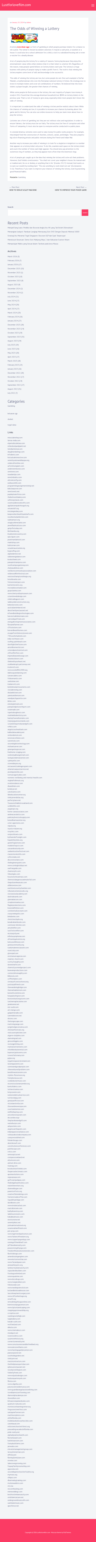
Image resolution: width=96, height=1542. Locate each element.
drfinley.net (12, 1455)
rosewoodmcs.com (15, 1336)
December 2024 (14, 288)
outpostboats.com (15, 834)
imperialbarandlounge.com (18, 656)
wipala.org (12, 826)
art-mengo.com (14, 1010)
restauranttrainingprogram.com (20, 766)
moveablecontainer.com (17, 588)
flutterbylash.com (15, 1438)
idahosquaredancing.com (17, 673)
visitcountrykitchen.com (17, 1032)
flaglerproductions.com (17, 905)
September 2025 (14, 280)
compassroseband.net (16, 1157)
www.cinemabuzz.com (16, 1330)
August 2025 (13, 284)
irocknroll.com (13, 667)
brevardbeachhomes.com (17, 630)
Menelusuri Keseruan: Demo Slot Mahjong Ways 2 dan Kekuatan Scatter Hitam (38, 239)
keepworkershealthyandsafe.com (20, 514)
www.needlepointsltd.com (18, 1287)
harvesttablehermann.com (18, 616)
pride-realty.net (14, 1432)
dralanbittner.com (15, 692)
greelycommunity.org (16, 945)
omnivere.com (13, 471)
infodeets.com (13, 454)
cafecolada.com (14, 857)
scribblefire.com (14, 806)
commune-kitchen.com (16, 925)
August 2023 (13, 341)
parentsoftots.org (15, 1191)
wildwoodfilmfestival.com (18, 573)
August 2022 (13, 389)
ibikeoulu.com (13, 976)
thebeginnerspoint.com (17, 862)
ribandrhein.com (14, 786)
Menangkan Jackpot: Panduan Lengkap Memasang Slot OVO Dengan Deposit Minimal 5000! (43, 231)
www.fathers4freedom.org (18, 1236)
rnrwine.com (12, 1460)
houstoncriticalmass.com (17, 877)
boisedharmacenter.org (16, 820)
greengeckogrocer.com (16, 749)
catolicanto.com (14, 792)
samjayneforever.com (16, 1412)
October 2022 (13, 381)
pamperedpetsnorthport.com (19, 707)
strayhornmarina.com (16, 902)
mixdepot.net (13, 1333)
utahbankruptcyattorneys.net (19, 664)
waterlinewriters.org (16, 1185)
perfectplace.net (14, 800)
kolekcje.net (12, 789)
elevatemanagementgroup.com (20, 1449)
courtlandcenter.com (16, 1109)
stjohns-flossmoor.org (16, 1075)
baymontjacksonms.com (17, 1052)
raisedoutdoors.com (15, 658)
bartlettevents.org (15, 585)
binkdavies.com (13, 916)
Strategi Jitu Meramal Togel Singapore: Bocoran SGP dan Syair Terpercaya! (36, 235)
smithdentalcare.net (16, 1497)
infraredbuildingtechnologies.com (21, 613)
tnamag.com (12, 1166)
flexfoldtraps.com (15, 1253)
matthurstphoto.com (16, 1415)
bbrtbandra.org (13, 531)
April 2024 (12, 308)
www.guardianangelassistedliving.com (22, 1389)
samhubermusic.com (15, 1503)
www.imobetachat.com (17, 1205)
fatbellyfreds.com (15, 1372)
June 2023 (12, 349)
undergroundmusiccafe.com (18, 1500)
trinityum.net (13, 1358)
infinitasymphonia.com (16, 936)
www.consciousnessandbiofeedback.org (23, 1344)
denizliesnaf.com (14, 1143)
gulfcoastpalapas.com (16, 1180)
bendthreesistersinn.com (17, 1072)
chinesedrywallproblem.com (19, 1069)
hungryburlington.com (16, 996)
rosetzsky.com (13, 950)
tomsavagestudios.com (17, 775)
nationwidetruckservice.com (18, 1095)
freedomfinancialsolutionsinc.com (21, 1251)
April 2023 (12, 357)
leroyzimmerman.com (16, 1452)
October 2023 (13, 333)
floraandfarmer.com (15, 624)
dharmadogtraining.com (17, 1480)
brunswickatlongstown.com (18, 998)
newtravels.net (14, 491)
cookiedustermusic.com (17, 1081)
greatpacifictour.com (16, 1100)
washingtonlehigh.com (16, 1316)
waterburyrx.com (14, 1123)
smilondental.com (15, 735)
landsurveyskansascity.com (18, 1268)
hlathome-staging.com (17, 752)
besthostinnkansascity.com (18, 1494)
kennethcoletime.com (16, 993)
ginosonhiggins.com (15, 1041)
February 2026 (13, 260)
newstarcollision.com (16, 738)
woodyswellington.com (17, 1370)
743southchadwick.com (17, 636)
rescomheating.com (15, 1489)
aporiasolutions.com (16, 1174)
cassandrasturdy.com (16, 848)
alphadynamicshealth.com (18, 1435)
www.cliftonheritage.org (17, 1296)
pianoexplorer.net (14, 1353)
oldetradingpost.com (16, 599)
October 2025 (13, 276)
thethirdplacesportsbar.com (18, 1364)
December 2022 (14, 373)
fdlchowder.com (14, 1285)
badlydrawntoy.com (15, 1211)
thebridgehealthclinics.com (18, 1183)
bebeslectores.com (15, 605)
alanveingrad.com (14, 1038)
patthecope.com (14, 1149)
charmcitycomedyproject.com (19, 967)
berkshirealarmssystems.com (19, 687)
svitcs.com (12, 1151)
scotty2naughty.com (16, 962)
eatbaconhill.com (14, 483)
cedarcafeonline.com (16, 463)
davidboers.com (14, 1202)
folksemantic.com (15, 678)
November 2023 (14, 329)
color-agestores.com (16, 823)
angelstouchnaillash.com (17, 729)
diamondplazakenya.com (17, 1395)
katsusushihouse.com (16, 942)
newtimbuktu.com (15, 477)
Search (10, 207)
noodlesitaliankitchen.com (18, 517)
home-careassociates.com (18, 811)
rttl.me (10, 1486)
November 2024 (14, 292)
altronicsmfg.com (15, 480)
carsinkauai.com (14, 1423)
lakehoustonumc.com (16, 1214)
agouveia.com (13, 1469)
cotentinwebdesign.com (17, 596)
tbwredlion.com (14, 1398)
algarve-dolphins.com (16, 1035)
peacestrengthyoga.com (17, 1248)
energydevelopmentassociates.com (21, 622)
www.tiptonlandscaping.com (19, 1307)
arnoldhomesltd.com (16, 647)
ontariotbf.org (13, 508)
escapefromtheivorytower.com (20, 633)
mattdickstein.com (15, 1208)
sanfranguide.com (14, 868)
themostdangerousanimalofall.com (22, 879)
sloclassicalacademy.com (17, 894)
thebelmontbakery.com (17, 497)
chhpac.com (12, 1477)
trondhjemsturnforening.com (19, 1392)
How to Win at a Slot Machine (23, 188)
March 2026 (12, 256)
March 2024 (12, 312)
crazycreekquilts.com (16, 913)
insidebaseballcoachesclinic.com (20, 1421)
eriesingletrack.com (15, 704)
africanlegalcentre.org (16, 939)
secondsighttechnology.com (19, 743)
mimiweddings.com (15, 1491)
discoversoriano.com (16, 860)
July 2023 (11, 345)
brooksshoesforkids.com (17, 1168)
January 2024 (13, 320)
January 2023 (13, 369)
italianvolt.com (14, 684)
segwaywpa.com (14, 1177)
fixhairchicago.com (15, 1140)
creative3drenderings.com (18, 1194)
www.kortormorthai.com (17, 1259)
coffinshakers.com (15, 979)
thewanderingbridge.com (17, 987)
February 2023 (13, 365)
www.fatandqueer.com (16, 1262)
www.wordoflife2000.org (17, 670)
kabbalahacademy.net (16, 732)
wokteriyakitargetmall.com (18, 755)
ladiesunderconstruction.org (18, 602)
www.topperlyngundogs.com (19, 1239)
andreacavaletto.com (16, 814)
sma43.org (12, 1299)
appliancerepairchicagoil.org (18, 505)
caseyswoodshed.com (16, 1137)
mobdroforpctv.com (15, 845)
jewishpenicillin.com (15, 772)
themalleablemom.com (17, 990)
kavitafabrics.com (14, 1086)
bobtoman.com (14, 545)
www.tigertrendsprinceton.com (20, 1234)
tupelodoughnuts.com (16, 712)
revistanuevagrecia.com (17, 956)
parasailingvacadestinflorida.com (20, 1429)
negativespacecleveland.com (19, 1061)
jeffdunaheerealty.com (17, 1245)
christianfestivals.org (16, 1030)
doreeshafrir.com (14, 964)
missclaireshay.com (15, 437)
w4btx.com (12, 726)
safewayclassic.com (15, 500)
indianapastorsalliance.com (18, 1132)
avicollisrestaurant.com (17, 1115)
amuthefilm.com (14, 928)
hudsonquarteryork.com (17, 1378)
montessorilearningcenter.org (19, 1406)
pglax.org (11, 1058)
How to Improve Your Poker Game (71, 188)
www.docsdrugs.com (16, 1279)
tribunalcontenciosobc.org (18, 891)
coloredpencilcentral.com (18, 650)
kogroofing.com (14, 551)
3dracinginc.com (14, 874)
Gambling (22, 177)
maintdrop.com (13, 542)
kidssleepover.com (15, 488)
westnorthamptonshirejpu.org (19, 576)
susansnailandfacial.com (17, 1228)
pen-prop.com (13, 1231)
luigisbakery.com (14, 1319)
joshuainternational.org (17, 1225)
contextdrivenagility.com (17, 973)
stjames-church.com (15, 959)
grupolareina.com (14, 590)
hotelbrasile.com (14, 579)
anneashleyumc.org (15, 1265)
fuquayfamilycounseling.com (19, 1466)
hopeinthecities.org (15, 840)
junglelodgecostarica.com (18, 1027)
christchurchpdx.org (15, 919)
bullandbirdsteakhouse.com (18, 1290)
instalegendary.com (15, 511)
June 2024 (12, 300)
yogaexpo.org (13, 809)
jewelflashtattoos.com (17, 525)
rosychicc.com (13, 831)
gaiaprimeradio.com (15, 1013)
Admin (29, 22)
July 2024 (11, 296)
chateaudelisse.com (15, 568)
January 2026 (13, 264)
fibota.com (12, 1381)
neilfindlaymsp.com (15, 1112)
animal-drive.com (14, 1163)
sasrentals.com (14, 741)
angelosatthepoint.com (17, 1129)
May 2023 (11, 353)
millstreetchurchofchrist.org (19, 1426)
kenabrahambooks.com (17, 922)
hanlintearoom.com (15, 1440)
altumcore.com (14, 1160)
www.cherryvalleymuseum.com (20, 593)
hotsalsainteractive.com (17, 457)
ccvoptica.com (13, 1313)
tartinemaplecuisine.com (17, 1001)
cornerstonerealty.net (16, 1341)
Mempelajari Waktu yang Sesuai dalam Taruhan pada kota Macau (33, 243)
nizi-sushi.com (13, 1007)
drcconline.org (13, 1117)
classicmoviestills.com (16, 854)
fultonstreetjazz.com (16, 582)
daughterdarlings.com (16, 452)
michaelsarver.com (15, 746)
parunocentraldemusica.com (19, 1387)
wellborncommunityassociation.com (22, 571)
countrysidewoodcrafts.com (19, 503)
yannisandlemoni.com (16, 695)
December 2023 (14, 324)
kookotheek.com (14, 559)
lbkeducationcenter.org (17, 794)
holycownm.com (14, 1092)
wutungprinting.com (15, 1044)
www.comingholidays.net (17, 865)
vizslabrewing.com (15, 690)
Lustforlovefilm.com (16, 4)
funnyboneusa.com (15, 1078)
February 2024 (13, 316)
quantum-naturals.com (17, 1404)
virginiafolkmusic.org (16, 780)
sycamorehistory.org (15, 1338)
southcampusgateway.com (18, 565)
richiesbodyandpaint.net (17, 446)
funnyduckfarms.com (16, 1443)
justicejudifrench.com (16, 984)
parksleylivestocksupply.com (19, 817)
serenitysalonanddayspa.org (18, 460)
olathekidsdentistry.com (17, 715)
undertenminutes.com (16, 469)
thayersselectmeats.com (17, 1171)
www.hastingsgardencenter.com (20, 1350)
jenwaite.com (13, 1446)
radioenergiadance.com (16, 556)
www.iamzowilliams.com (17, 1347)
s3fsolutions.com (14, 627)
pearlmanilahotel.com (16, 539)
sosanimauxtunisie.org (16, 548)
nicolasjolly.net (14, 933)
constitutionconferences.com (19, 1146)
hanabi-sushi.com (14, 1321)
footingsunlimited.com (17, 1273)
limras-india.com (14, 440)
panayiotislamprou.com (17, 562)
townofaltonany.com (16, 1055)
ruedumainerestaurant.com (18, 947)
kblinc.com (12, 701)
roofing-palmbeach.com (17, 641)
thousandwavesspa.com (17, 1106)
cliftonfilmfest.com (15, 653)
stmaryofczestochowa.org (18, 981)
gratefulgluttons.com (16, 843)
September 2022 (14, 385)
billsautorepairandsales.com (19, 1401)
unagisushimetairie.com (17, 522)
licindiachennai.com (15, 449)
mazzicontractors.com (16, 1361)
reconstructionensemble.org (19, 1083)
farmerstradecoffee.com (17, 1197)
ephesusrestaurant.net (16, 1367)
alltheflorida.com (14, 1418)
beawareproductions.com (17, 970)
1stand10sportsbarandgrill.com (20, 724)
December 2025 (14, 268)
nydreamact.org (14, 520)
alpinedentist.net (14, 554)
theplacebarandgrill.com (17, 1120)
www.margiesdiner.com (17, 1282)
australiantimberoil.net (17, 607)
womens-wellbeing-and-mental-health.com (25, 777)
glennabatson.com (15, 899)
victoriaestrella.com (15, 1103)
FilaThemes (67, 1532)
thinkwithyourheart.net (17, 661)
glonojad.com (13, 953)
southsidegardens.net (16, 1355)
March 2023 (12, 361)
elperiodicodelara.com (16, 443)
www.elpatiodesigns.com (17, 1375)
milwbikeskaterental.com (17, 1049)
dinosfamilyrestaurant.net (18, 610)
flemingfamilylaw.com (16, 1457)
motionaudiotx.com (15, 1483)
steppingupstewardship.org (18, 1310)
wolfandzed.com (14, 1324)
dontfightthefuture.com (17, 644)
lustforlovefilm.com (16, 930)
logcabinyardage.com (16, 1200)
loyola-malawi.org (15, 828)
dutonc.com (12, 1018)
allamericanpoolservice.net (18, 769)
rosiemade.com (13, 709)
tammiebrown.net (15, 1015)
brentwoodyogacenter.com (18, 1304)
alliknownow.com (14, 885)
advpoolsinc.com (14, 1126)
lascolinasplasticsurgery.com (19, 1293)
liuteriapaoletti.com (15, 1064)
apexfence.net (13, 1506)
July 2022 (11, 393)
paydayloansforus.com (16, 494)
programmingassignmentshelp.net (21, 486)
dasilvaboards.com (15, 896)
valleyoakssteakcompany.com (19, 1134)
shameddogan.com (15, 1188)
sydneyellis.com (14, 760)
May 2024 (11, 304)
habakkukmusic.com (15, 1217)
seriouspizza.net (14, 1154)
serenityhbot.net (14, 1222)
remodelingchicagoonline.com (19, 1302)
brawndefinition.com (16, 908)
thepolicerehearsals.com (17, 882)
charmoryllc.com (14, 871)
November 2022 (14, 377)
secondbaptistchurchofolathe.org (21, 1472)
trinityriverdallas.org (15, 797)
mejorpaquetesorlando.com (18, 721)
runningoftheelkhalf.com (17, 1242)
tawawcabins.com (15, 675)
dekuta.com (12, 1327)
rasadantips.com (14, 474)
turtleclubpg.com (14, 1098)
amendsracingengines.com (18, 1256)
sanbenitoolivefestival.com (18, 851)
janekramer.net (13, 1004)
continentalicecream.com (17, 911)
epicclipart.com (13, 537)
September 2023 (14, 337)
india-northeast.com (15, 639)
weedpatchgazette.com (17, 698)
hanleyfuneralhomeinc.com (18, 718)
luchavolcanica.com (15, 1089)
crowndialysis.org (14, 763)
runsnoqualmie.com (15, 1276)
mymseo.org (12, 1474)
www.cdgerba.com (15, 1384)
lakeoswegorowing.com (17, 1463)
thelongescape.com (15, 1021)
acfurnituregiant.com (16, 466)
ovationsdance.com (15, 783)
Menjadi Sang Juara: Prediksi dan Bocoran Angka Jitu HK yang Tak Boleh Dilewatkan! (40, 227)
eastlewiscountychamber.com (19, 888)
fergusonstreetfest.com (17, 1409)
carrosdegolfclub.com (16, 619)
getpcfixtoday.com (15, 528)
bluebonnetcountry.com (17, 534)
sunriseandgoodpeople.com (18, 1066)
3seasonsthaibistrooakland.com (20, 803)
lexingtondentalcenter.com (18, 758)
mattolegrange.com (15, 1024)
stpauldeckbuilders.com (17, 1270)
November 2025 (14, 272)
